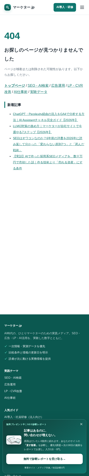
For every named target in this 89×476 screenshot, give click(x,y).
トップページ (14, 85)
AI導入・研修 (64, 7)
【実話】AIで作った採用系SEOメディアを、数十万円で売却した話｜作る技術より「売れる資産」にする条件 (48, 162)
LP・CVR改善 (13, 391)
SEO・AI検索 (38, 85)
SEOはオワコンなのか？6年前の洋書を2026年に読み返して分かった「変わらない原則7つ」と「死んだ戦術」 (48, 144)
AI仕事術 (20, 92)
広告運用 (58, 85)
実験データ (38, 92)
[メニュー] (82, 7)
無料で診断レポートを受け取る (45, 458)
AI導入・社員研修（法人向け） (24, 417)
